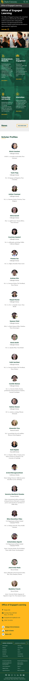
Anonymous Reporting (6, 660)
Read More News (22, 125)
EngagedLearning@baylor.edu (12, 617)
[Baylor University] (9, 1)
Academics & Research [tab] (20, 643)
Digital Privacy (5, 668)
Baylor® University (13, 677)
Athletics (4, 647)
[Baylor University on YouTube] (23, 675)
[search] (23, 1)
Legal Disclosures (6, 670)
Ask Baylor (4, 649)
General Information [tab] (7, 643)
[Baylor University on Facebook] (8, 675)
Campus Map (5, 656)
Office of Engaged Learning (11, 5)
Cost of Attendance (6, 666)
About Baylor (5, 645)
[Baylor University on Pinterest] (20, 675)
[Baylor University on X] (14, 675)
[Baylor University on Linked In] (17, 675)
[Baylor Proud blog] (5, 675)
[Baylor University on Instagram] (11, 675)
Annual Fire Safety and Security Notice (6, 663)
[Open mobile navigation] (27, 2)
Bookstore (4, 651)
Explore (4, 29)
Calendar (4, 654)
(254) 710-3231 (8, 620)
